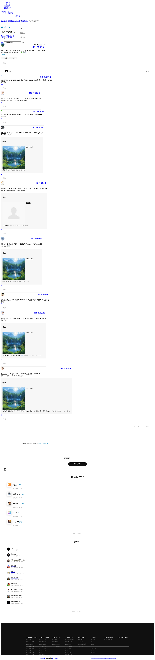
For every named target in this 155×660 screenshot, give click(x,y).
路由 (92, 650)
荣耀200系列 (42, 648)
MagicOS (80, 639)
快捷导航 (17, 16)
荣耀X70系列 (68, 655)
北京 (24, 170)
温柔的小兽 (4, 318)
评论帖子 (77, 464)
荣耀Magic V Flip (30, 655)
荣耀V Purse (68, 652)
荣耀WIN (54, 639)
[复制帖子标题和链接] (7, 36)
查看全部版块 (77, 533)
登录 (4, 13)
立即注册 (11, 13)
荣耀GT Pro (68, 648)
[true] (23, 42)
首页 (21, 20)
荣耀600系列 (42, 639)
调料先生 (3, 244)
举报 (4, 63)
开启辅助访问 (5, 11)
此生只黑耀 (4, 114)
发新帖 (147, 426)
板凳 (30, 93)
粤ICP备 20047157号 (111, 658)
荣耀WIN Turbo (56, 644)
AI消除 (3, 54)
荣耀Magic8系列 (30, 642)
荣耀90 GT (41, 652)
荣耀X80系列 (68, 642)
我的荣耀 (80, 646)
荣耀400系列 (42, 644)
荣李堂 (3, 98)
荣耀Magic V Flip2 (30, 646)
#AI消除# (5, 27)
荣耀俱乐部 (7, 8)
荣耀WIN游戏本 (56, 646)
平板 (92, 642)
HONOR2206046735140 (9, 80)
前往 (44, 45)
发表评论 (66, 458)
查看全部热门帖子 (77, 611)
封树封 (28, 203)
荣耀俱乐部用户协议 (44, 656)
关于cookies (66, 656)
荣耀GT (67, 650)
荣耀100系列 (42, 650)
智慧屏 (93, 646)
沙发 (41, 77)
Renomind (4, 374)
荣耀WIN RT (55, 642)
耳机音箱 (93, 648)
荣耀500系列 (42, 642)
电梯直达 (35, 45)
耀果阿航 (3, 133)
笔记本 (93, 639)
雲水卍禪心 (4, 50)
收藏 (5, 58)
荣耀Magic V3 (29, 650)
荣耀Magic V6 (29, 639)
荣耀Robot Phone (69, 639)
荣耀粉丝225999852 (7, 188)
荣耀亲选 (7, 6)
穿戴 (92, 644)
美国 (26, 225)
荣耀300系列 (42, 646)
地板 (33, 111)
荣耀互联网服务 (108, 639)
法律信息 (72, 656)
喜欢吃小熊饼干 (6, 300)
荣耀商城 (7, 4)
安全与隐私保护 (82, 644)
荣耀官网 (7, 2)
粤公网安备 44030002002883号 (98, 658)
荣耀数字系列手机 (14, 21)
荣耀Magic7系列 (30, 648)
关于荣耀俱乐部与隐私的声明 (56, 656)
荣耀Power (68, 644)
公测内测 (80, 642)
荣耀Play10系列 (69, 646)
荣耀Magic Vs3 (30, 652)
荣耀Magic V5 (29, 644)
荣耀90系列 (42, 655)
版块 (5, 21)
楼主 (34, 47)
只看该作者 (40, 47)
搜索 (2, 42)
